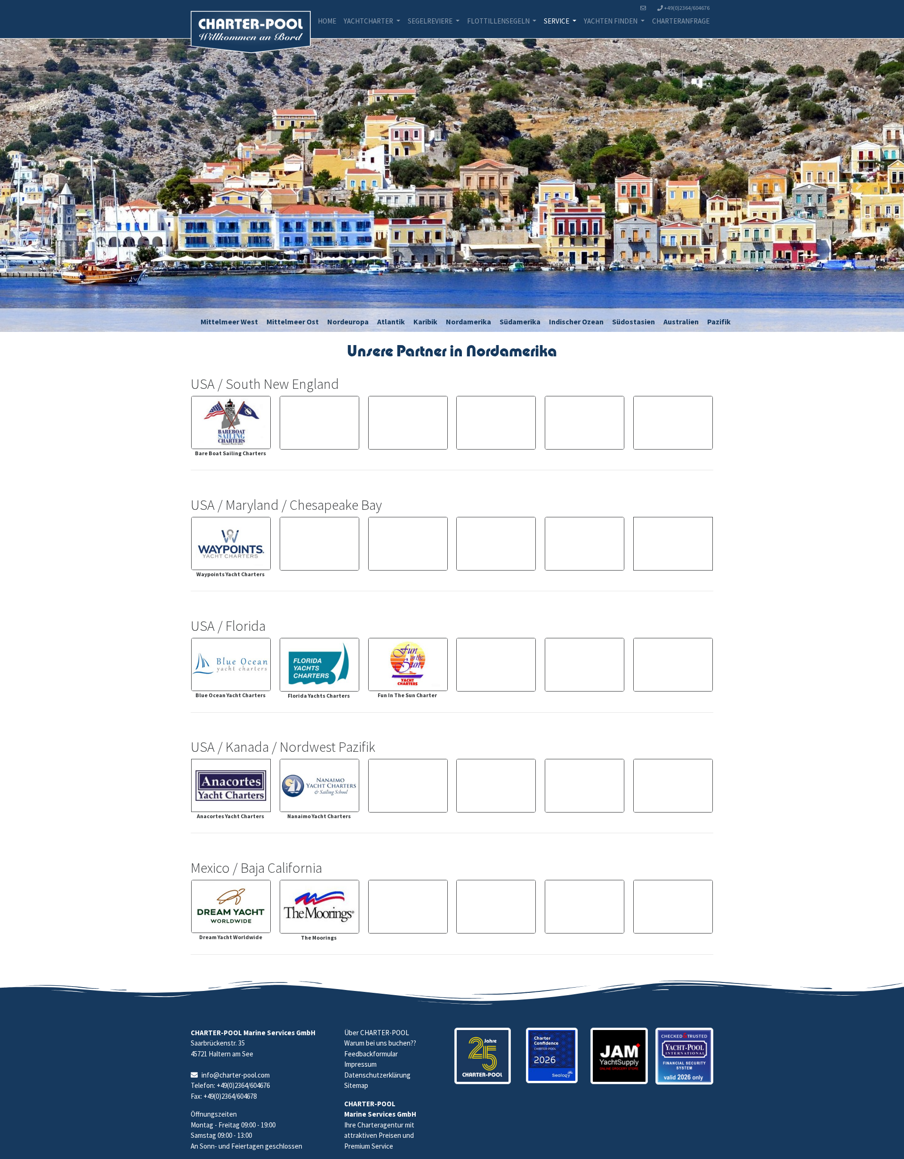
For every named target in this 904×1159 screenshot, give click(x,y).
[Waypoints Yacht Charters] (231, 543)
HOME (327, 20)
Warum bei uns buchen (377, 1042)
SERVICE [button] (557, 20)
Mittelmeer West (229, 321)
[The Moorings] (319, 907)
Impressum (360, 1064)
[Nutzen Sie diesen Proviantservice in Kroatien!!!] (619, 1056)
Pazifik (719, 321)
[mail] (645, 8)
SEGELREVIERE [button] (431, 20)
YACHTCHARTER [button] (369, 20)
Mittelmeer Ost (292, 321)
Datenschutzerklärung (377, 1074)
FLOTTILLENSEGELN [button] (499, 20)
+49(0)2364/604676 (686, 7)
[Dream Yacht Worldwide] (231, 906)
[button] (45, 185)
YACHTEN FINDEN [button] (611, 20)
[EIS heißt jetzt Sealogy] (552, 1056)
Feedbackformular (371, 1053)
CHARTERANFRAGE (681, 20)
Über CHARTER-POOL (376, 1032)
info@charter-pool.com (236, 1074)
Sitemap (356, 1085)
